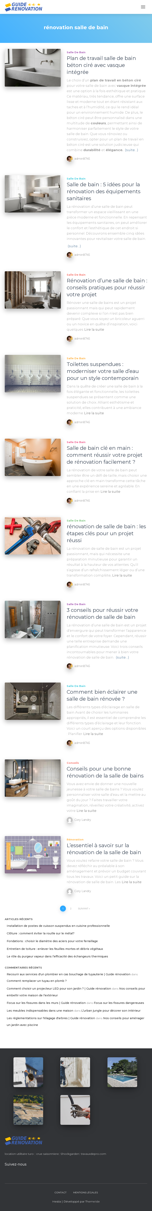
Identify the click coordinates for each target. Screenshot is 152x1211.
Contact (60, 1192)
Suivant (83, 908)
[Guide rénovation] (25, 7)
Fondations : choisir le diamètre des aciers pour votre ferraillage (52, 941)
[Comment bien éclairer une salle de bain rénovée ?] (33, 701)
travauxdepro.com (93, 1154)
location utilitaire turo (19, 1154)
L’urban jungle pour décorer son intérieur (111, 1010)
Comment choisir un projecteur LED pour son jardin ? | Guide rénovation (59, 988)
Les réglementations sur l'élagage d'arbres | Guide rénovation (51, 1018)
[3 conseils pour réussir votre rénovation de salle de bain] (33, 619)
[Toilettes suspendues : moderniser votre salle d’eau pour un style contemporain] (33, 373)
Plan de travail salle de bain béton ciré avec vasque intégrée (101, 65)
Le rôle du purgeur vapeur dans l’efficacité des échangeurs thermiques (57, 956)
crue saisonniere (47, 1154)
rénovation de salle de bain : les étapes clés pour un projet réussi (106, 533)
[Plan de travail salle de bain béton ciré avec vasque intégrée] (33, 68)
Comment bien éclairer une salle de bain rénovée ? (102, 695)
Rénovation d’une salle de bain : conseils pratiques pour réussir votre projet (107, 287)
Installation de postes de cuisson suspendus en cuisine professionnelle (58, 926)
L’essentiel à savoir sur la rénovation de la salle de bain (104, 849)
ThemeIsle (92, 1201)
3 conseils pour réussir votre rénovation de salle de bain (102, 613)
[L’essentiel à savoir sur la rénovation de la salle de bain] (33, 854)
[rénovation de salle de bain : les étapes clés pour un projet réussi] (33, 535)
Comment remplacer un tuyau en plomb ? (37, 981)
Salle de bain (76, 52)
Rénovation (75, 839)
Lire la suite (94, 329)
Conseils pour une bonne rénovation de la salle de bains (105, 772)
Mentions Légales (85, 1192)
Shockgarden (70, 1154)
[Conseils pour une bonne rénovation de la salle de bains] (33, 778)
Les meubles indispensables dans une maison (40, 1010)
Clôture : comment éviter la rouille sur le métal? (40, 933)
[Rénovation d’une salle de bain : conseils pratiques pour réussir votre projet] (33, 290)
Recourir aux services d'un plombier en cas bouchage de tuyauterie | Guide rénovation (68, 974)
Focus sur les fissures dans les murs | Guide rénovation (46, 1003)
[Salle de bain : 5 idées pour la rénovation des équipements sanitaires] (33, 193)
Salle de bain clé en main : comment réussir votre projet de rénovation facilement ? (104, 455)
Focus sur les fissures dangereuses (119, 1003)
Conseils (73, 762)
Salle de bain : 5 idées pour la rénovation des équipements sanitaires (104, 191)
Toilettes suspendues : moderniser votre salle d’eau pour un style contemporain (103, 371)
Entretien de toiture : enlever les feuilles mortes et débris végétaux (55, 949)
